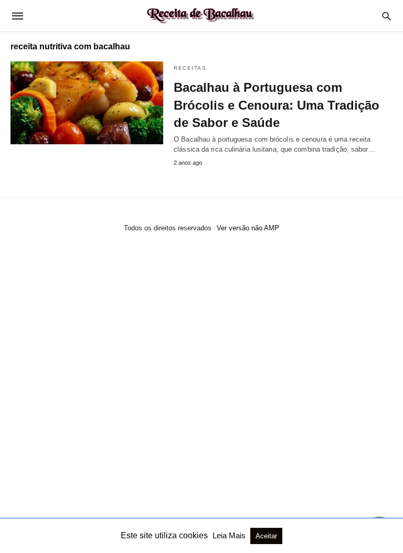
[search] (386, 16)
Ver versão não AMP (248, 228)
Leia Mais (230, 535)
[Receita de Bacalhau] (201, 16)
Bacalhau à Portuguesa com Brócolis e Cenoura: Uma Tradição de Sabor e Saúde (276, 105)
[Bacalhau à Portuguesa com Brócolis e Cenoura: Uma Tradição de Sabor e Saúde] (86, 102)
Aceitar (266, 536)
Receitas (190, 68)
